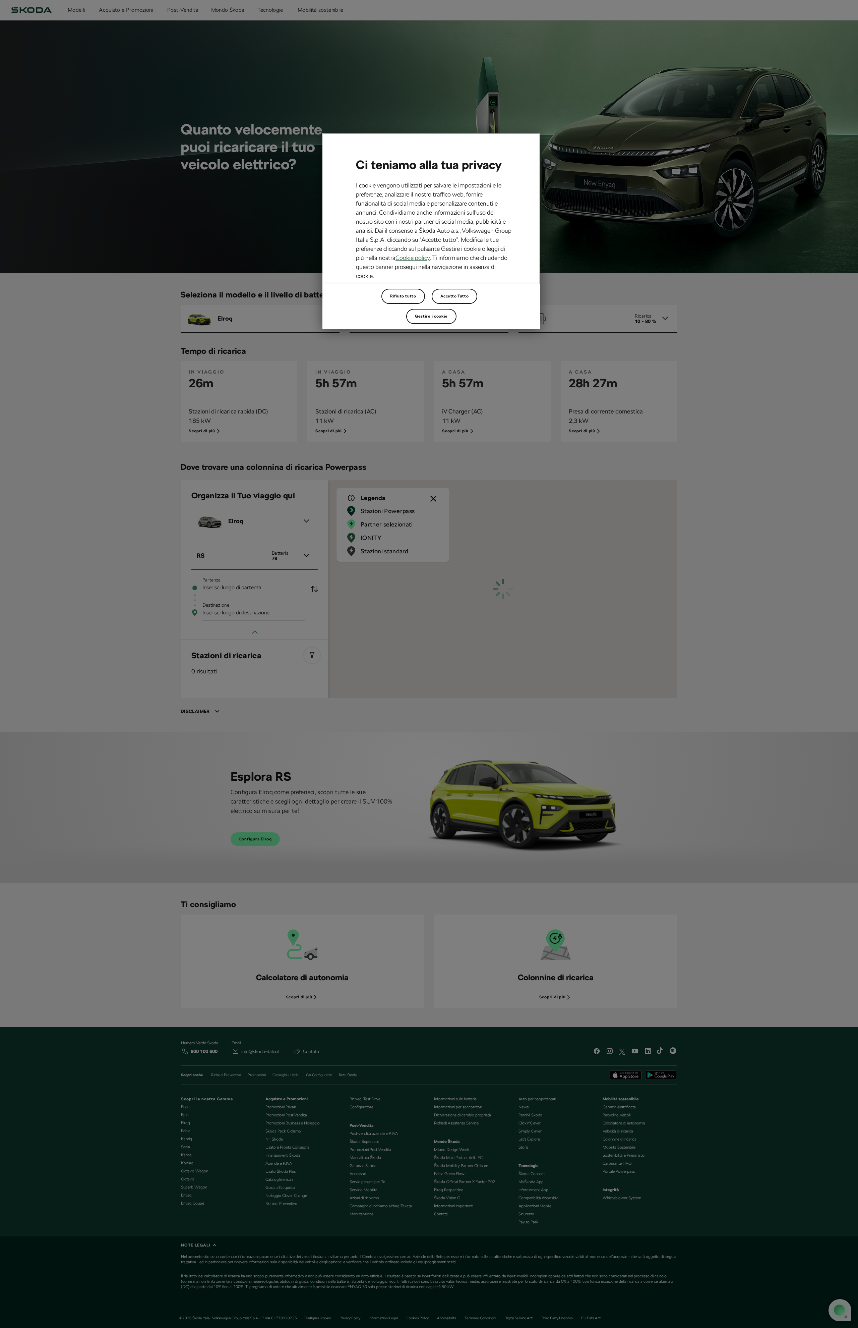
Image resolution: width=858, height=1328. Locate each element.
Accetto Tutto (454, 296)
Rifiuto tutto (403, 296)
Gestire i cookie (431, 316)
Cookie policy (412, 257)
